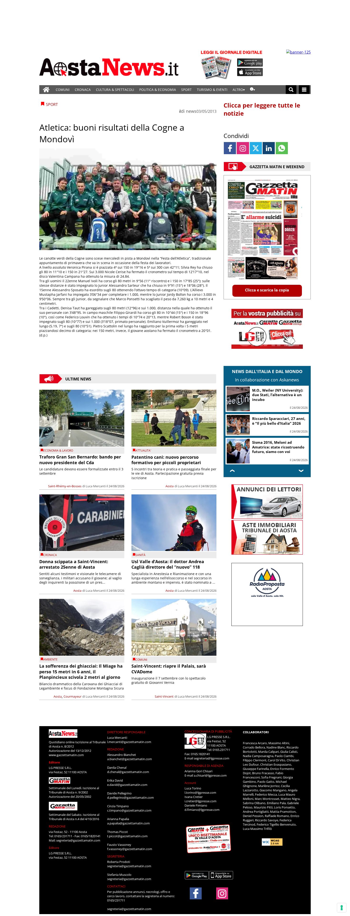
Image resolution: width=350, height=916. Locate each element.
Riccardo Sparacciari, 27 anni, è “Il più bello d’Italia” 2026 (278, 421)
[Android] (250, 63)
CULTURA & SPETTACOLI (115, 89)
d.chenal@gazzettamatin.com (128, 772)
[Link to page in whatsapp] (282, 148)
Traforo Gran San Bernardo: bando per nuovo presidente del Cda (80, 459)
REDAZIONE (57, 826)
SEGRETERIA (115, 856)
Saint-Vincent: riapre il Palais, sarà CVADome (168, 668)
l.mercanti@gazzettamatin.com (129, 742)
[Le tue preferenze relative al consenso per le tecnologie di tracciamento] (341, 907)
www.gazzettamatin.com (66, 755)
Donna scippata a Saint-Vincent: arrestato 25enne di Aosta (73, 564)
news (191, 111)
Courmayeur (72, 696)
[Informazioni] (252, 89)
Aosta (169, 486)
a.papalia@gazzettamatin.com (128, 823)
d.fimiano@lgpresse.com (202, 810)
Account (190, 783)
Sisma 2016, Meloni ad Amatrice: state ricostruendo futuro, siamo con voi (278, 447)
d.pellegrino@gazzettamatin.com (130, 797)
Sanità (140, 555)
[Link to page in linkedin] (269, 148)
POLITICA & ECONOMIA (157, 89)
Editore (54, 762)
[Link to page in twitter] (256, 148)
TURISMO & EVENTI (212, 89)
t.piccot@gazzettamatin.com (127, 836)
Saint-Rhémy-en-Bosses (64, 486)
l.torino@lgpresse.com (200, 792)
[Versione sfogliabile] (217, 64)
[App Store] (250, 72)
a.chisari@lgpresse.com (210, 775)
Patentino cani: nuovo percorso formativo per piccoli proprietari (166, 459)
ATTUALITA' (143, 450)
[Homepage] (46, 89)
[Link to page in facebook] (230, 148)
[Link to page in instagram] (243, 148)
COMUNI (63, 89)
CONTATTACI (116, 886)
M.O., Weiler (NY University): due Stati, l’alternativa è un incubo (277, 395)
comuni (141, 660)
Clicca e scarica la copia (267, 290)
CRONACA (83, 89)
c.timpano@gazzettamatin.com (129, 810)
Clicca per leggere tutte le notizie (262, 109)
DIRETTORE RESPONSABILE (126, 732)
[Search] (291, 89)
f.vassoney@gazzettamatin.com (129, 849)
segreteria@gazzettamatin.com (78, 840)
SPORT (186, 89)
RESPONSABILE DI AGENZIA (204, 765)
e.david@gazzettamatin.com (127, 785)
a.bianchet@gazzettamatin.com (129, 759)
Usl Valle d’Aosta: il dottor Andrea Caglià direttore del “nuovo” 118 (167, 564)
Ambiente (50, 659)
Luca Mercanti (96, 486)
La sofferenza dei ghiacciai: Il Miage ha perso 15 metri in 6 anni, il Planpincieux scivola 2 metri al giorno (81, 671)
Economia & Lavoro (58, 450)
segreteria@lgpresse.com (211, 758)
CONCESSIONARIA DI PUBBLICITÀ (208, 731)
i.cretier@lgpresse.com (200, 801)
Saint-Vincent (164, 696)
